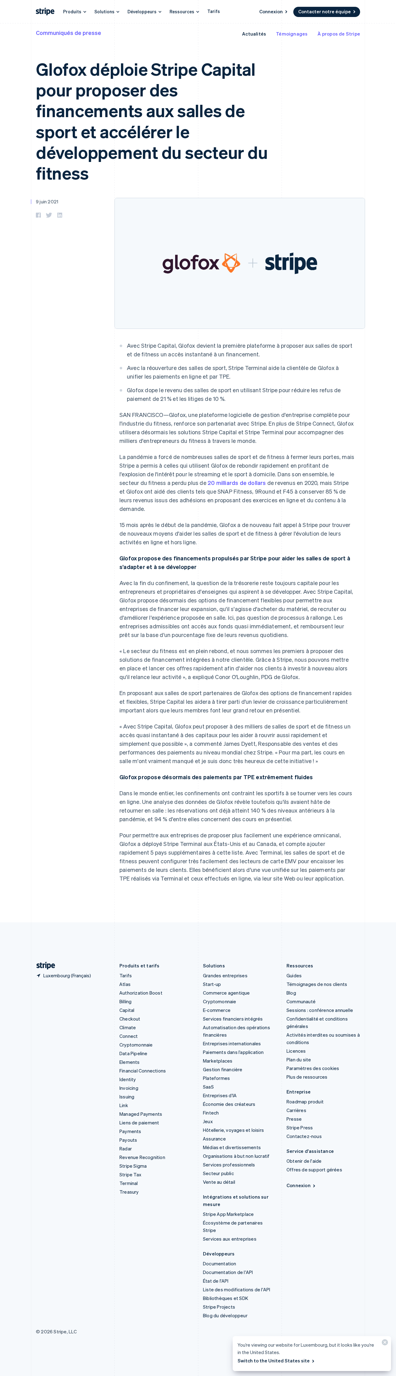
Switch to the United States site (274, 1360)
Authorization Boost (140, 993)
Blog (291, 993)
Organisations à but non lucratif (236, 1156)
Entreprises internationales (232, 1043)
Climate (127, 1027)
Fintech (211, 1113)
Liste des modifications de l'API (236, 1289)
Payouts (128, 1140)
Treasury (129, 1192)
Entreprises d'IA (220, 1095)
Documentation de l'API (228, 1272)
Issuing (126, 1097)
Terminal (128, 1183)
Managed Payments (140, 1114)
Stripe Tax (130, 1174)
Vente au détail (219, 1182)
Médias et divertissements (232, 1147)
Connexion (271, 11)
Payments (130, 1131)
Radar (125, 1148)
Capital (126, 1010)
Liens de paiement (139, 1122)
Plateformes (216, 1078)
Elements (129, 1062)
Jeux (208, 1121)
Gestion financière (223, 1069)
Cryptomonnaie (136, 1045)
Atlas (125, 984)
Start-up (212, 984)
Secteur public (218, 1173)
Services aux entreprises (229, 1239)
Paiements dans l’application (233, 1052)
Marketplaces (217, 1061)
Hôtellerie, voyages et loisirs (233, 1130)
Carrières (296, 1110)
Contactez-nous (304, 1136)
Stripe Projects (219, 1307)
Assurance (214, 1139)
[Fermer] (384, 1343)
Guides (294, 975)
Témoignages (292, 34)
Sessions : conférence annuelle (319, 1010)
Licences (296, 1051)
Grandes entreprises (225, 975)
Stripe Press (299, 1127)
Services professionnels (229, 1165)
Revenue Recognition (142, 1157)
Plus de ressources (307, 1077)
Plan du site (298, 1059)
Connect (128, 1036)
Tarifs (213, 11)
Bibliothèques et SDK (225, 1298)
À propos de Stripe (338, 34)
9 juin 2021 (47, 201)
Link (123, 1105)
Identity (127, 1079)
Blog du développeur (225, 1315)
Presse (294, 1119)
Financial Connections (142, 1071)
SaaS (208, 1087)
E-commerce (216, 1010)
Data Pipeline (133, 1053)
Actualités (254, 34)
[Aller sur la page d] (43, 966)
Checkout (129, 1019)
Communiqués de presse (68, 32)
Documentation (219, 1263)
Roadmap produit (305, 1101)
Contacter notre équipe (324, 11)
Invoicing (128, 1088)
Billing (125, 1001)
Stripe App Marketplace (228, 1214)
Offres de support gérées (314, 1169)
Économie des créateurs (229, 1104)
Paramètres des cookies (312, 1068)
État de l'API (216, 1281)
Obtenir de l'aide (303, 1161)
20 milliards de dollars (237, 482)
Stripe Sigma (133, 1166)
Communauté (301, 1001)
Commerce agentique (226, 993)
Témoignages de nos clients (316, 984)
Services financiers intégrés (233, 1019)
